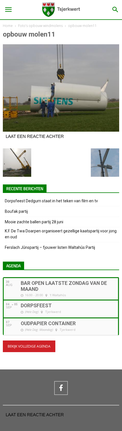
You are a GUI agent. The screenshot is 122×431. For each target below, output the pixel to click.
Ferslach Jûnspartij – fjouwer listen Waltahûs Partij (50, 247)
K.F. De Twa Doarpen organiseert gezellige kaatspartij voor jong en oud (61, 234)
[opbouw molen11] (61, 130)
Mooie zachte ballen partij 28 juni (34, 222)
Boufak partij (16, 211)
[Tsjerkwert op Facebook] (61, 388)
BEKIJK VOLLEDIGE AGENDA (29, 346)
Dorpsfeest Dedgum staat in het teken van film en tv (51, 201)
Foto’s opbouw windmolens (40, 25)
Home (8, 25)
